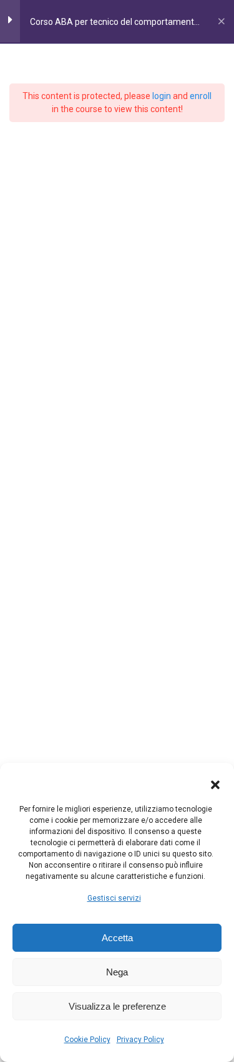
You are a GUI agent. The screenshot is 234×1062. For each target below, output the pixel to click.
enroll (201, 96)
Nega (117, 972)
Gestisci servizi (114, 898)
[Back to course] (221, 22)
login (161, 96)
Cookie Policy (87, 1039)
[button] (215, 785)
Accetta (117, 937)
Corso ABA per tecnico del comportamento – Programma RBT (114, 26)
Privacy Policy (140, 1039)
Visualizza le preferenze (117, 1006)
